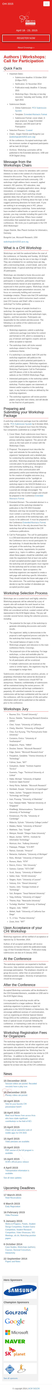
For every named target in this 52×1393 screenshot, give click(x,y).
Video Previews (11, 1215)
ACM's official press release (17, 1162)
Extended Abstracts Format (35, 114)
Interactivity (10, 1253)
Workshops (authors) (26, 1247)
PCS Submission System (21, 424)
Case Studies (11, 1247)
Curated (29, 130)
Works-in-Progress (13, 1224)
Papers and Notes (12, 1261)
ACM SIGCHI (34, 1388)
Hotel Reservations (13, 1198)
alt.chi (16, 1235)
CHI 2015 (7, 3)
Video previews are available (17, 1141)
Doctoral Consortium (21, 1250)
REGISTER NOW (26, 38)
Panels (25, 1224)
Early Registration (12, 1206)
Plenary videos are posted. (16, 1095)
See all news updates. (13, 1178)
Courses (8, 1250)
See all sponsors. (11, 1378)
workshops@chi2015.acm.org (22, 137)
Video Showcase (23, 1232)
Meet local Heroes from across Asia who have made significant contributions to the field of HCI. (20, 1118)
